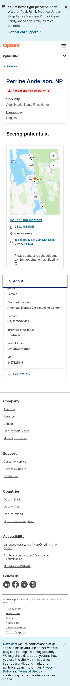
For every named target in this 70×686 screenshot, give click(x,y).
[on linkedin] (6, 584)
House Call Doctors (26, 220)
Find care (12, 66)
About (18, 281)
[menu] (64, 46)
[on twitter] (24, 584)
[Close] (66, 7)
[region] (35, 182)
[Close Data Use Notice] (65, 644)
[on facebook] (15, 584)
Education (21, 374)
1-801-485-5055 (24, 226)
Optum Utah (11, 56)
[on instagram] (32, 584)
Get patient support (23, 32)
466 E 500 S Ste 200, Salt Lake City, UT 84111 (34, 241)
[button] (35, 179)
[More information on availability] (16, 263)
